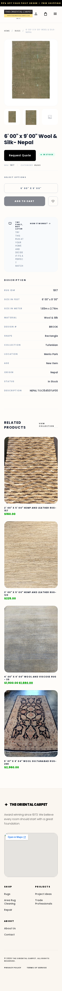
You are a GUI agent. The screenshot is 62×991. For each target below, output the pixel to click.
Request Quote (20, 155)
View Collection (46, 424)
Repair (8, 910)
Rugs (17, 31)
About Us (10, 928)
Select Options (15, 177)
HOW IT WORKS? (40, 223)
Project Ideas (43, 894)
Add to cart (24, 201)
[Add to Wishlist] (53, 201)
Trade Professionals (43, 901)
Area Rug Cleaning (10, 901)
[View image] (12, 117)
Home (7, 31)
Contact (9, 934)
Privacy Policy (12, 967)
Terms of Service (37, 967)
